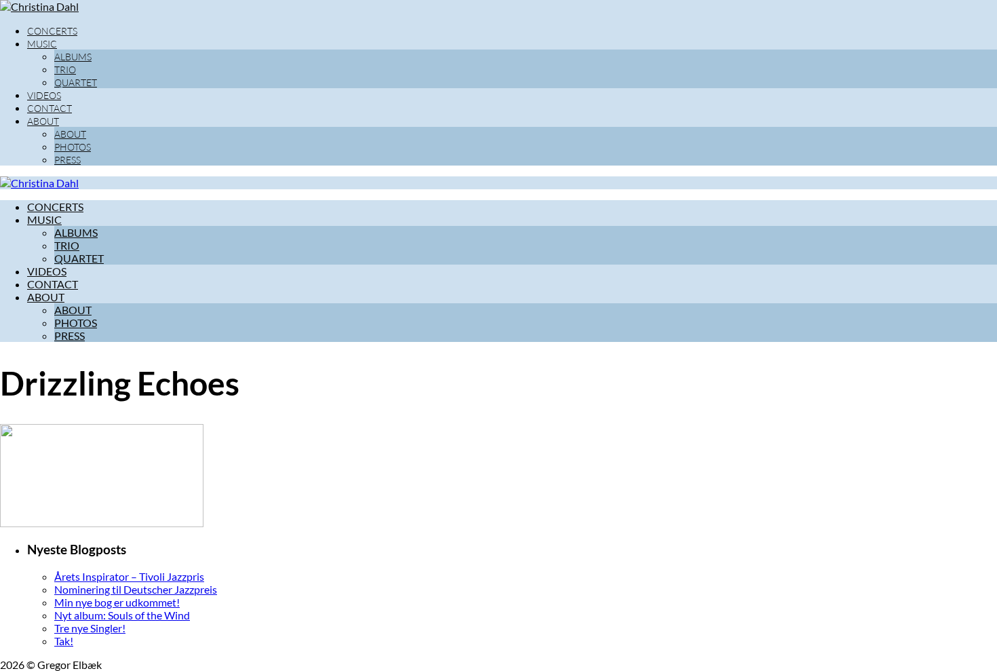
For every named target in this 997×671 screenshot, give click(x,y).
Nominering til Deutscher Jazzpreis (135, 589)
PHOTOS (72, 147)
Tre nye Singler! (89, 627)
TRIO (65, 69)
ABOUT (43, 121)
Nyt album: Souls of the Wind (122, 615)
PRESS (67, 160)
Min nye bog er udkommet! (117, 602)
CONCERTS (52, 31)
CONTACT (49, 108)
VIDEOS (44, 95)
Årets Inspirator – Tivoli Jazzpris (129, 576)
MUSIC (42, 44)
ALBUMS (73, 56)
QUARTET (75, 82)
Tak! (63, 640)
